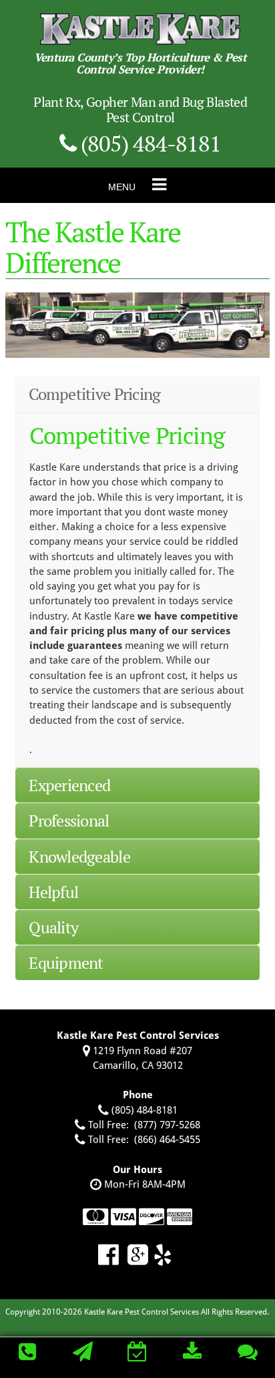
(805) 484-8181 (148, 143)
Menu (121, 187)
